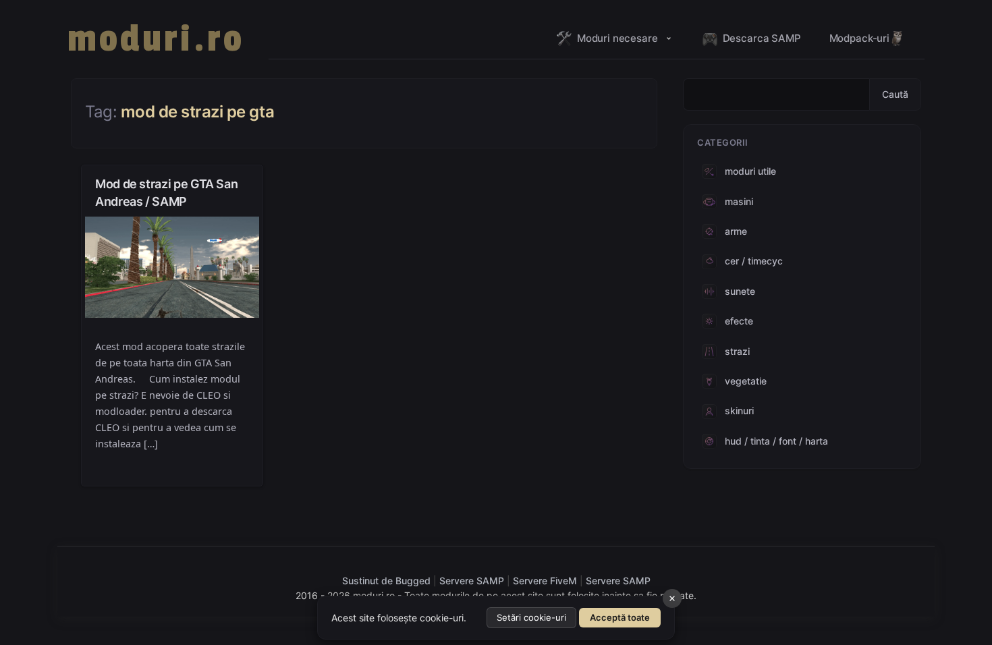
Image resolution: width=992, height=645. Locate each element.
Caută (895, 94)
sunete (740, 291)
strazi (737, 351)
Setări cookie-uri (531, 617)
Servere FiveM (545, 580)
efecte (739, 321)
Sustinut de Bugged (387, 580)
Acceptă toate (620, 617)
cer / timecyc (754, 261)
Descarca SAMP (762, 38)
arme (736, 231)
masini (739, 201)
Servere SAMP (473, 580)
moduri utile (750, 171)
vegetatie (746, 381)
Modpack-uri (859, 38)
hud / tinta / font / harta (776, 441)
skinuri (739, 410)
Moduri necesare (617, 38)
